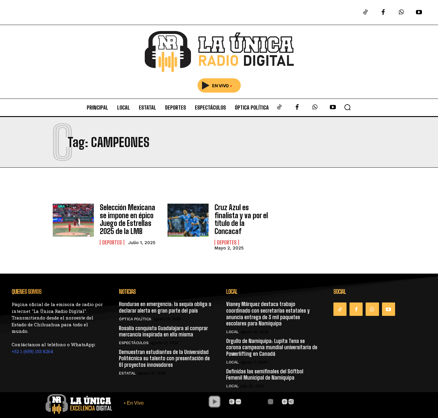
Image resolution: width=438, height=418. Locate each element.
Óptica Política (135, 319)
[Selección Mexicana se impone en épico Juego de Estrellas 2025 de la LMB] (73, 220)
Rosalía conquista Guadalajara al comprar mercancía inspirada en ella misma (163, 331)
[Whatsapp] (401, 12)
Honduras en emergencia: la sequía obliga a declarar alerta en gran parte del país (165, 307)
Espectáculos (133, 343)
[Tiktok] (365, 12)
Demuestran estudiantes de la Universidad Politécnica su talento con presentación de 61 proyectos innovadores (164, 358)
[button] (347, 107)
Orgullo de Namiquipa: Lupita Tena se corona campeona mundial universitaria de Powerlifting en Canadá (271, 347)
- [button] (238, 401)
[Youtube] (418, 12)
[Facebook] (383, 12)
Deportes (112, 242)
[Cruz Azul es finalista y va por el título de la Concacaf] (188, 220)
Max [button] (291, 401)
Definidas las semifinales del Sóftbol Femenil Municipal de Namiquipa (264, 374)
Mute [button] (231, 401)
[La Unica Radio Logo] (219, 51)
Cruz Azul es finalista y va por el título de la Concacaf (241, 219)
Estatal (127, 373)
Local (232, 332)
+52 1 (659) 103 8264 (32, 351)
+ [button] (284, 401)
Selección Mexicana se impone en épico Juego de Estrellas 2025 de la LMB (127, 219)
